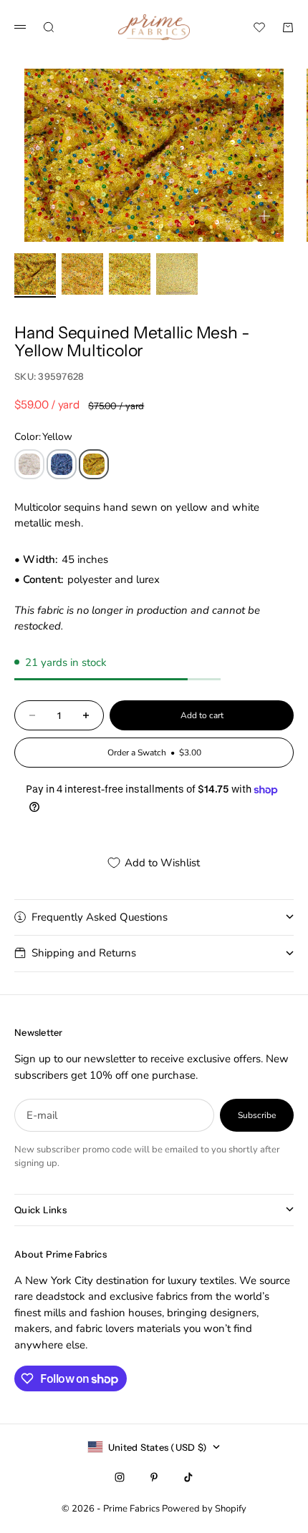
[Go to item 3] (129, 274)
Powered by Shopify (204, 1508)
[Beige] (29, 464)
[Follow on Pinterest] (154, 1477)
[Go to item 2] (82, 274)
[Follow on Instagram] (119, 1477)
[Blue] (62, 464)
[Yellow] (94, 464)
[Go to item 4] (177, 274)
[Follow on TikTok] (188, 1477)
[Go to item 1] (35, 274)
